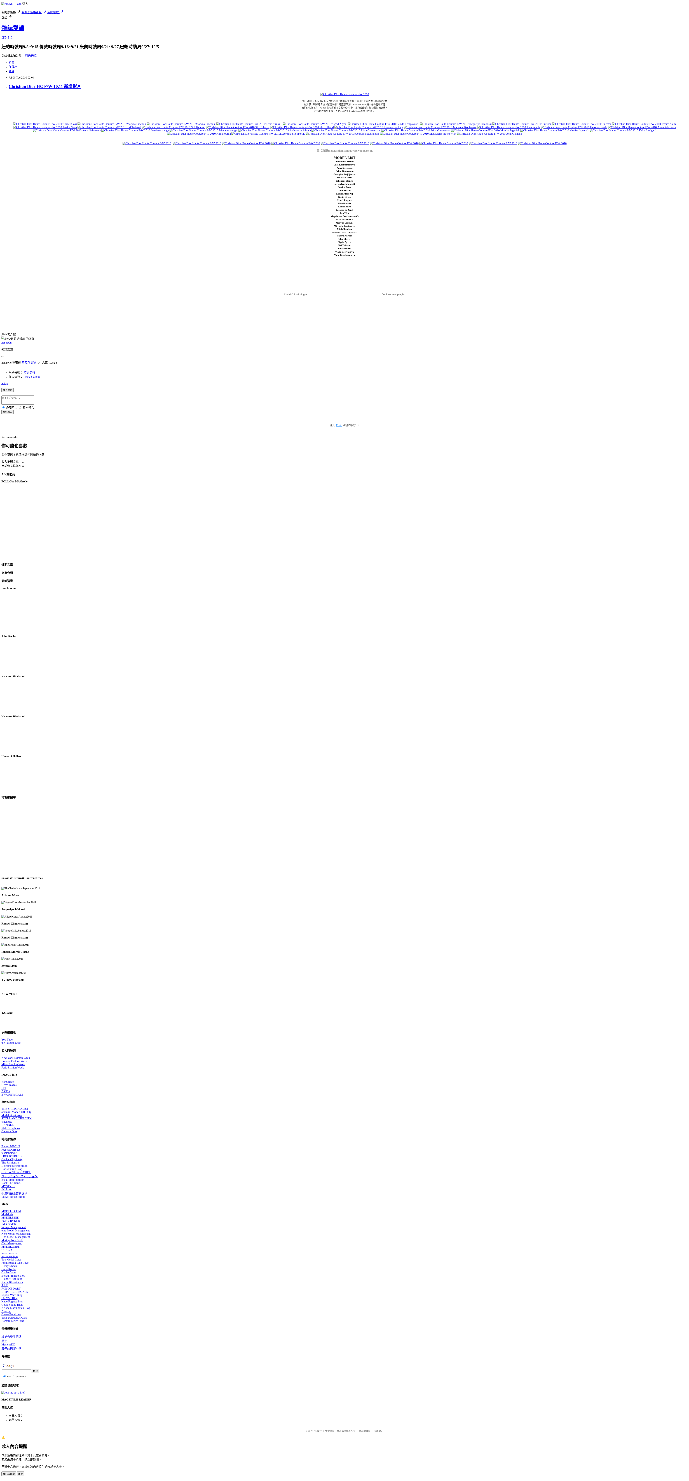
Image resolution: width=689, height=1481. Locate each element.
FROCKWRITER (11, 1156)
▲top (4, 383)
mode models (9, 1253)
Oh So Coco (8, 1272)
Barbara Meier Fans (12, 1320)
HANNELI (8, 1124)
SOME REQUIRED (13, 1196)
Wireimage (7, 1081)
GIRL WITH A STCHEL (16, 1172)
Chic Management (11, 1243)
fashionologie (9, 1152)
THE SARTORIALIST (15, 1108)
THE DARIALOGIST (14, 1317)
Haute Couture (32, 376)
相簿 (11, 62)
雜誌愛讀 (12, 28)
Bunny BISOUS (10, 1146)
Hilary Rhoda (9, 1265)
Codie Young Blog (12, 1304)
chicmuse (6, 1121)
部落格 (13, 66)
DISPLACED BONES (14, 1291)
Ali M (4, 1285)
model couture (9, 1256)
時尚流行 (29, 372)
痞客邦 (26, 362)
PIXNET (318, 1431)
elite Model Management (15, 1230)
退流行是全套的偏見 (14, 1193)
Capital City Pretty (11, 1159)
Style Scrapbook (10, 1128)
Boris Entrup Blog (11, 1168)
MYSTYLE (8, 1186)
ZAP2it (5, 1091)
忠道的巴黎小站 (11, 1348)
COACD (6, 1249)
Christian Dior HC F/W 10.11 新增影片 (45, 86)
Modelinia (7, 1214)
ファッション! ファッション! (19, 1176)
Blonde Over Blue (11, 1278)
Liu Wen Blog (9, 1298)
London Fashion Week (14, 1061)
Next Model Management (16, 1233)
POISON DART (11, 1288)
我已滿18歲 (9, 1474)
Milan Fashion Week (13, 1064)
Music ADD (8, 1344)
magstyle (6, 342)
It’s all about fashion (12, 1179)
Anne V (6, 1311)
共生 (4, 1341)
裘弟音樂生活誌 (11, 1336)
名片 (11, 71)
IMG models (8, 1224)
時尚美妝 (31, 55)
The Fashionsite (10, 1162)
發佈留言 (7, 412)
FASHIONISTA (10, 1149)
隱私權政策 (365, 1431)
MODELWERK (10, 1246)
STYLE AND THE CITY (16, 1118)
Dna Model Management (15, 1236)
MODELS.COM (11, 1211)
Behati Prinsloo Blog (13, 1275)
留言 (34, 362)
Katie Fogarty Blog (12, 1301)
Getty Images (9, 1084)
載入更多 (7, 390)
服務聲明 (378, 1431)
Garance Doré (9, 1131)
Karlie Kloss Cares (12, 1282)
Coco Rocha (8, 1269)
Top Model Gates (11, 1259)
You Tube (7, 1039)
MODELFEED (10, 1217)
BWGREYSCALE (12, 1094)
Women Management (13, 1227)
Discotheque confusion (14, 1165)
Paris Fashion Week (12, 1067)
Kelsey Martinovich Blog (15, 1307)
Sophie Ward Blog (11, 1295)
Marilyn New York (12, 1240)
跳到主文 (7, 37)
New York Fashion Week (15, 1057)
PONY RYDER (10, 1220)
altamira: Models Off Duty (16, 1111)
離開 (20, 1474)
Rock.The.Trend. (11, 1182)
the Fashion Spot (10, 1042)
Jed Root (6, 1189)
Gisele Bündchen (11, 1314)
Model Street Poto (11, 1115)
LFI (3, 1088)
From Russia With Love (15, 1262)
